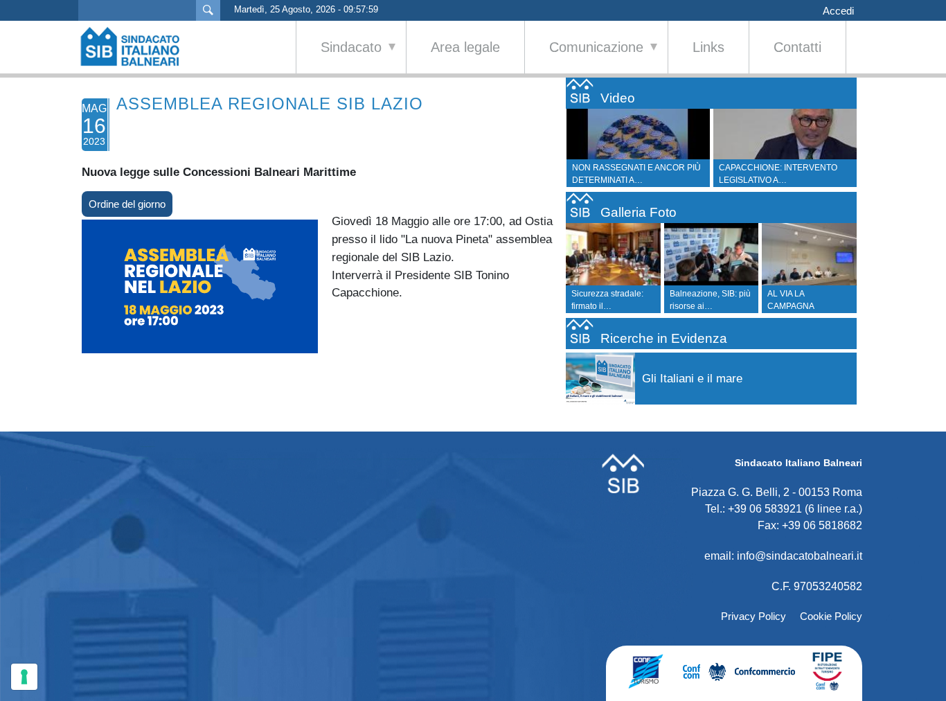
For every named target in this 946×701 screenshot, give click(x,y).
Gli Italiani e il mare (692, 378)
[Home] (137, 46)
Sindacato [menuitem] (339, 56)
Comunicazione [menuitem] (584, 56)
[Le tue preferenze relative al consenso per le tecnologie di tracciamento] (24, 677)
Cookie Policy (831, 616)
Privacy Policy (753, 616)
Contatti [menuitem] (797, 47)
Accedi (838, 11)
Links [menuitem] (708, 47)
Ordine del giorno (127, 204)
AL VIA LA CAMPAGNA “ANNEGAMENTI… (803, 306)
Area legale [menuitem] (465, 47)
